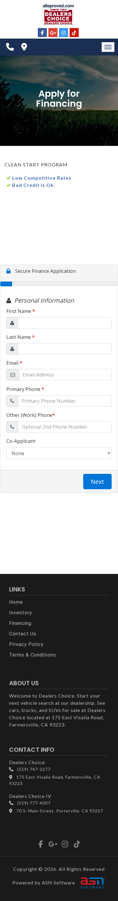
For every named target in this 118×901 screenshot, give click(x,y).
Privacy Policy (26, 644)
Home (16, 602)
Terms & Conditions (32, 655)
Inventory (20, 613)
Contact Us (22, 634)
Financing (20, 623)
